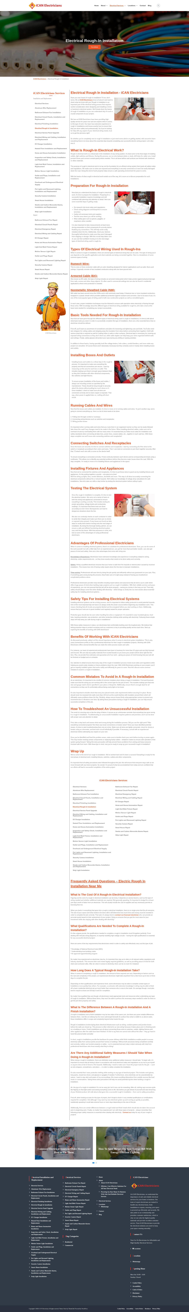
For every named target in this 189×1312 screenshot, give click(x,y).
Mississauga (105, 1206)
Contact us (127, 1112)
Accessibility (137, 1286)
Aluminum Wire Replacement (45, 108)
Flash (64, 1308)
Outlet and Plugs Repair (44, 256)
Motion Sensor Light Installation (47, 171)
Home (96, 5)
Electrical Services (116, 5)
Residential (68, 1242)
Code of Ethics (137, 1290)
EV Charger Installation (43, 144)
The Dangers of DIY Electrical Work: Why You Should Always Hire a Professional (125, 1150)
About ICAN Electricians (109, 1183)
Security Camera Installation (45, 196)
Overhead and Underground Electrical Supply (90, 848)
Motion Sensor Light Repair (45, 251)
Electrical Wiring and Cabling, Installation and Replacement (90, 815)
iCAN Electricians (39, 79)
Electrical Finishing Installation (46, 124)
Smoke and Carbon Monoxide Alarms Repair (51, 274)
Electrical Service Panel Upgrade (47, 133)
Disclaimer (136, 1293)
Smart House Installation (44, 200)
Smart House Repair (42, 269)
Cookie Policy (137, 1283)
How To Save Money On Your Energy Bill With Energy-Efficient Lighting (63, 1150)
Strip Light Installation (43, 212)
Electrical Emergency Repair (45, 229)
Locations (131, 5)
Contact (143, 5)
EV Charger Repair (41, 238)
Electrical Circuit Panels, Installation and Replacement (88, 798)
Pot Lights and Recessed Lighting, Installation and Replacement (92, 853)
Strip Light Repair (41, 278)
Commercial (69, 1245)
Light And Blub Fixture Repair (46, 247)
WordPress (85, 1308)
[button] (94, 47)
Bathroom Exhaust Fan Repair (46, 220)
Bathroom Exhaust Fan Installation (48, 112)
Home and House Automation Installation (50, 153)
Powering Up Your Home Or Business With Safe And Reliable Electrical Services (113, 1194)
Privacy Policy (137, 1296)
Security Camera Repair (43, 265)
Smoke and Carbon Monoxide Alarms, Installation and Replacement (91, 865)
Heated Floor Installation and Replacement (51, 148)
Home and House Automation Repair (48, 242)
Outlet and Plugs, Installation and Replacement (90, 845)
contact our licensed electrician (127, 915)
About (103, 5)
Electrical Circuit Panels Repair (46, 224)
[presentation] (37, 1148)
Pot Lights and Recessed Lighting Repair (50, 260)
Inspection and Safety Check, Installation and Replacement (90, 831)
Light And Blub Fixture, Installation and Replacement (87, 836)
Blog (149, 5)
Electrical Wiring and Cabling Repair (48, 233)
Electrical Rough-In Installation (46, 128)
